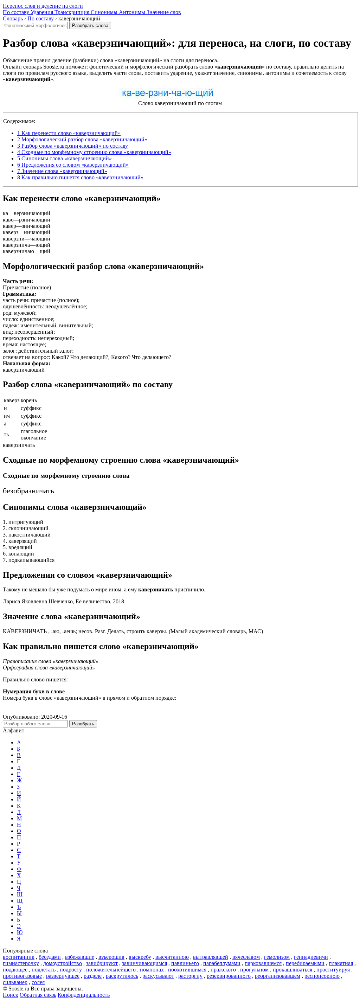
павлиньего (185, 963)
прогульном (254, 970)
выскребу (140, 957)
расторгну (190, 976)
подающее (15, 970)
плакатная (341, 963)
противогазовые (22, 976)
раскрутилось (122, 976)
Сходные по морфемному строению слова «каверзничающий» (94, 152)
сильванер (15, 982)
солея (38, 982)
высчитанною (172, 957)
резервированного (229, 976)
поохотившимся (187, 970)
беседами (50, 957)
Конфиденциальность (84, 995)
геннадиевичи (311, 957)
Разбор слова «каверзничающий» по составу (72, 146)
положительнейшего (111, 970)
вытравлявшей (210, 957)
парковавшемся (263, 963)
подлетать (44, 970)
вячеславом (246, 957)
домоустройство (62, 963)
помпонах (152, 970)
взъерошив (111, 957)
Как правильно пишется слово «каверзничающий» (80, 177)
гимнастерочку (21, 963)
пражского (223, 970)
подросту (71, 970)
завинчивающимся (144, 963)
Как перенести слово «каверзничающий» (69, 133)
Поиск (10, 995)
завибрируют (102, 963)
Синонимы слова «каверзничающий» (64, 158)
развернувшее (62, 976)
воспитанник (18, 957)
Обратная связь (38, 995)
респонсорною (322, 976)
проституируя (333, 970)
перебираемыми (305, 963)
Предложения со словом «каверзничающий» (73, 165)
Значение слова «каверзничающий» (62, 171)
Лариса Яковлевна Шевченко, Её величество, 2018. (64, 601)
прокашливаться (292, 970)
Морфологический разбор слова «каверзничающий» (82, 139)
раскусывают (158, 976)
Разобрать (83, 723)
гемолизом (277, 957)
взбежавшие (79, 957)
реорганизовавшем (277, 976)
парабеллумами (221, 963)
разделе (93, 976)
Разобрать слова (90, 25)
